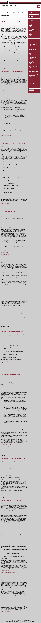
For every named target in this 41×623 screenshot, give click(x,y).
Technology (32, 75)
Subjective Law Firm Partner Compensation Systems (10, 374)
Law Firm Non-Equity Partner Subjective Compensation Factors (12, 331)
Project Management (33, 71)
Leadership (32, 59)
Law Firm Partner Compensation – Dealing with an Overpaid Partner (13, 458)
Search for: (31, 12)
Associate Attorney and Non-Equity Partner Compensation (11, 261)
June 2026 (32, 26)
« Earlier (2, 17)
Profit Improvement (33, 70)
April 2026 (32, 29)
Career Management (33, 44)
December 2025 (32, 34)
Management (32, 61)
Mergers (31, 63)
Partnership (32, 67)
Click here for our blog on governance (5, 611)
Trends (31, 76)
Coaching (31, 46)
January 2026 (32, 33)
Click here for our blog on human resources (6, 252)
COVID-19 (32, 52)
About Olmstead (19, 621)
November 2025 (32, 35)
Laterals (31, 58)
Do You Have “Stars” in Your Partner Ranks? (9, 211)
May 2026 (31, 28)
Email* (30, 87)
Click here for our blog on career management (6, 250)
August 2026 (32, 24)
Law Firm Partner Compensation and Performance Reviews (11, 21)
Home (6, 621)
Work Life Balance (33, 78)
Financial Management (34, 54)
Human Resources (33, 57)
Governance (32, 56)
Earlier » (17, 616)
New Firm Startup (33, 65)
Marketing (32, 62)
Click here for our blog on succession (5, 570)
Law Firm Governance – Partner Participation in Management (12, 578)
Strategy (31, 72)
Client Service (32, 45)
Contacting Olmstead (30, 621)
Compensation (32, 48)
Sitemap (34, 621)
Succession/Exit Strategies (34, 74)
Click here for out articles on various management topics (8, 572)
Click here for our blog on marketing (5, 203)
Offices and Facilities (33, 66)
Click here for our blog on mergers (5, 446)
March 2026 (32, 30)
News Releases (15, 621)
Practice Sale (32, 68)
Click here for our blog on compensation (6, 135)
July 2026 (31, 25)
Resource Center (10, 621)
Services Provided (24, 621)
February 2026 (32, 31)
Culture (31, 53)
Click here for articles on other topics (5, 64)
